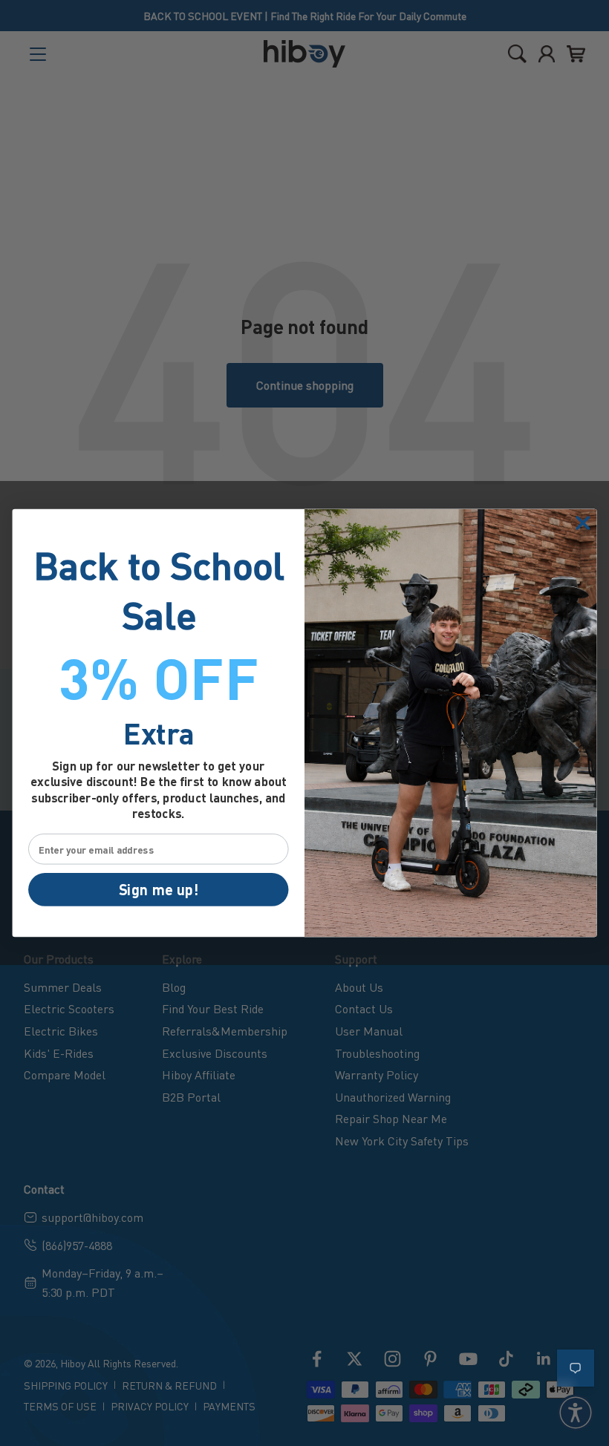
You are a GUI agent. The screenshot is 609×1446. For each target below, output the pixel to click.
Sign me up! (158, 889)
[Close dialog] (582, 523)
